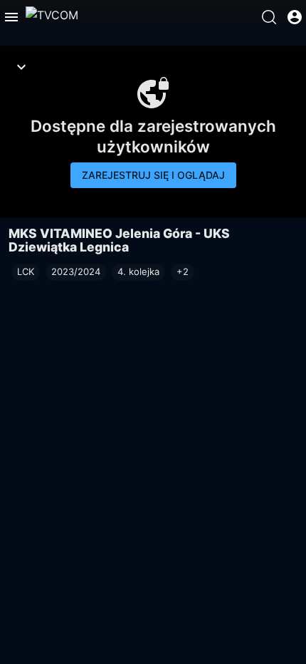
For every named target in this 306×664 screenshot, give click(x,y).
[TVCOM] (52, 17)
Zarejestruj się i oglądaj (153, 175)
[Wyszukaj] (269, 17)
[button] (182, 272)
